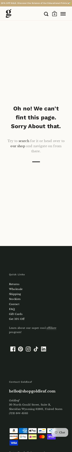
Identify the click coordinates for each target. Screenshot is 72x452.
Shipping (15, 294)
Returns (14, 284)
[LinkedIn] (43, 349)
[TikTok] (35, 349)
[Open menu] (63, 14)
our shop (17, 146)
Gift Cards (15, 314)
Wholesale (16, 289)
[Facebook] (12, 349)
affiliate (51, 328)
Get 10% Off (17, 319)
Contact (14, 304)
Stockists (15, 299)
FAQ (12, 309)
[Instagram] (28, 349)
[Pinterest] (20, 349)
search (24, 141)
